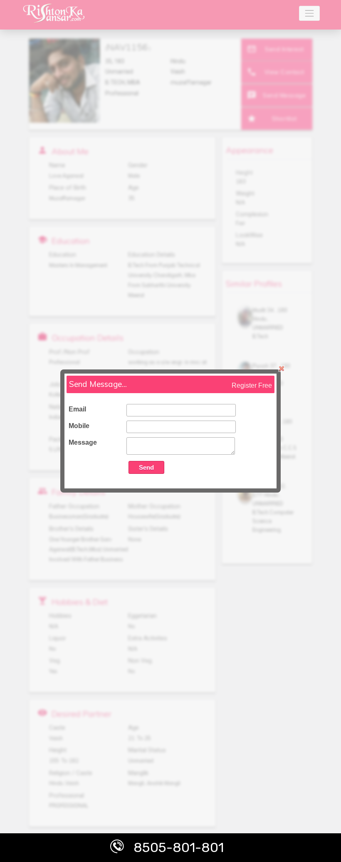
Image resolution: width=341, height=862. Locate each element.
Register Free (252, 385)
